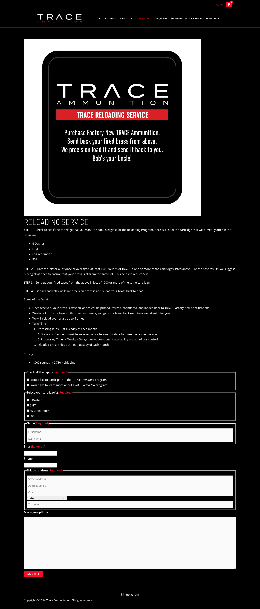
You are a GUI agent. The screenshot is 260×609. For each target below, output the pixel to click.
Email (34, 446)
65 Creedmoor (39, 411)
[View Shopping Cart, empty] (229, 4)
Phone (28, 458)
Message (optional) (36, 512)
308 (32, 416)
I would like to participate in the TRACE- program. (68, 380)
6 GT (33, 405)
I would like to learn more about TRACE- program (68, 385)
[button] (133, 18)
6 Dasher (36, 400)
